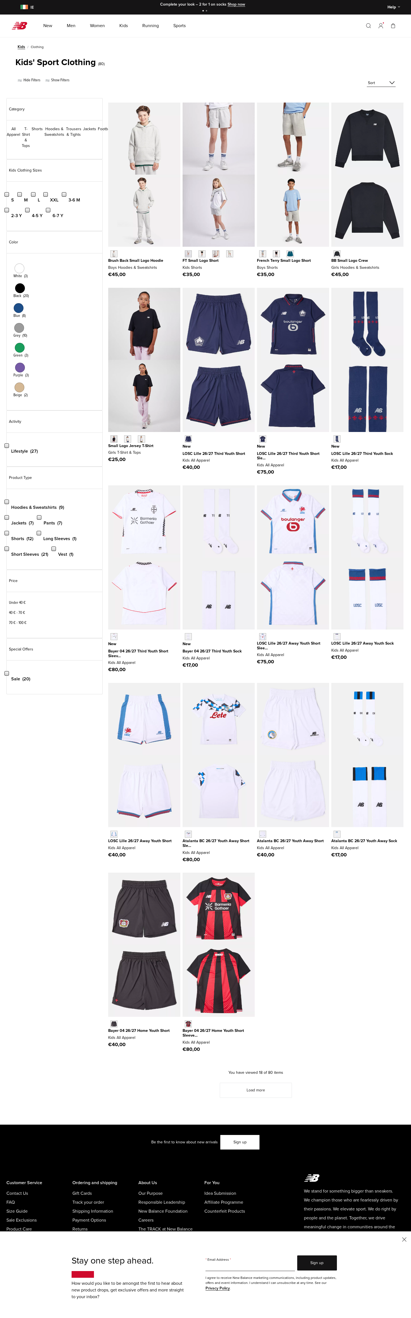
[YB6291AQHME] (114, 1024)
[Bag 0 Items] (393, 25)
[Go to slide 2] (207, 11)
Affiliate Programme (223, 1202)
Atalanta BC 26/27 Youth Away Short (290, 841)
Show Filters (59, 80)
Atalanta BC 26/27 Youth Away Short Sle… (216, 843)
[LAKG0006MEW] (229, 253)
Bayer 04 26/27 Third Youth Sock (212, 651)
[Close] (404, 1239)
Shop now (236, 4)
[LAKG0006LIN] (215, 253)
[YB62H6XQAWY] (114, 834)
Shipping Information (92, 1211)
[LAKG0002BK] (337, 253)
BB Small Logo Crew (349, 260)
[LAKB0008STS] (290, 253)
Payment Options (89, 1220)
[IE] (23, 7)
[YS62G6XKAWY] (337, 636)
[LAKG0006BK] (202, 253)
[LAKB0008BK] (276, 253)
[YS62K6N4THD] (337, 438)
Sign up (240, 1142)
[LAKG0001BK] (114, 438)
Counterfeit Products (224, 1211)
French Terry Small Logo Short (284, 260)
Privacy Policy (218, 1288)
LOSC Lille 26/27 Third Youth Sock (362, 453)
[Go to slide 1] (204, 11)
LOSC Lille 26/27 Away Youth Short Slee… (288, 645)
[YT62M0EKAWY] (262, 636)
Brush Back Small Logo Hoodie (135, 260)
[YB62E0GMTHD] (188, 438)
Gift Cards (82, 1193)
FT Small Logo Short (201, 260)
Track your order (88, 1202)
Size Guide (17, 1211)
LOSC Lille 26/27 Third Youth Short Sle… (288, 456)
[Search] (368, 25)
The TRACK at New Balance (165, 1229)
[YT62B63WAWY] (188, 834)
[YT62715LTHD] (114, 636)
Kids (21, 46)
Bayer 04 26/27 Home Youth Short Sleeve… (213, 1033)
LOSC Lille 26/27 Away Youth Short (140, 841)
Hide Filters (31, 80)
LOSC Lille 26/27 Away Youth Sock (362, 643)
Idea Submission (220, 1193)
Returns (80, 1229)
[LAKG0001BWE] (141, 438)
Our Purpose (150, 1193)
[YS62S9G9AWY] (337, 834)
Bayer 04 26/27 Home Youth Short (139, 1030)
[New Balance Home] (21, 26)
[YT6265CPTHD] (262, 438)
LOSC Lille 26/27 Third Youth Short (214, 453)
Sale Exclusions (21, 1220)
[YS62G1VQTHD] (188, 636)
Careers (145, 1220)
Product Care (19, 1229)
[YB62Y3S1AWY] (262, 834)
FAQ (10, 1202)
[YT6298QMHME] (188, 1024)
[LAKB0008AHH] (262, 253)
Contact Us (17, 1193)
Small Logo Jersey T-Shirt (130, 445)
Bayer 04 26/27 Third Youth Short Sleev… (138, 653)
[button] (380, 25)
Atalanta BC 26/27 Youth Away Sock (364, 841)
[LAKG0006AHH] (188, 253)
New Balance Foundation (163, 1211)
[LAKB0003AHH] (114, 253)
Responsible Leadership (161, 1202)
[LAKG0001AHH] (127, 438)
